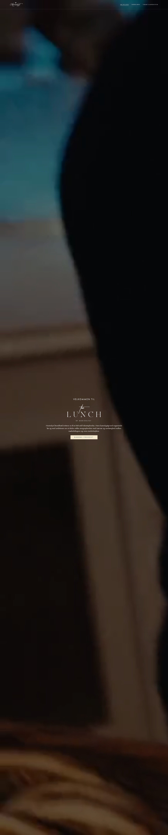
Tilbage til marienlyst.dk (150, 4)
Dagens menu (136, 4)
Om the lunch (124, 4)
